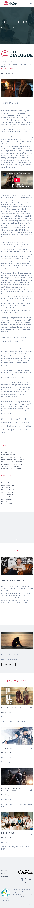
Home (3, 27)
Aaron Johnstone (9, 499)
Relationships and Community (14, 459)
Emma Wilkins (6, 501)
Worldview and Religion (11, 469)
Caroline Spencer (8, 492)
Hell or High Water (11, 710)
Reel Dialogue (6, 714)
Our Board (5, 878)
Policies (4, 875)
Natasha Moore (7, 504)
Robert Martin (7, 490)
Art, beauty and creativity (12, 464)
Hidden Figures (9, 835)
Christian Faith (8, 452)
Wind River (6, 750)
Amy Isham (5, 497)
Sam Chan (5, 483)
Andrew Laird (7, 494)
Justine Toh (6, 487)
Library (11, 27)
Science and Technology (11, 462)
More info (8, 666)
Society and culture (10, 466)
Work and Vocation (9, 455)
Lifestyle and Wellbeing (11, 457)
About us (4, 872)
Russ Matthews (7, 485)
